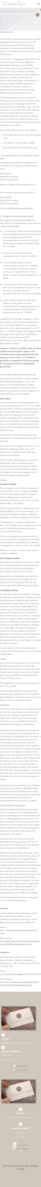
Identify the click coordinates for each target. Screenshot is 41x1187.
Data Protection (7, 1060)
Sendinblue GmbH (31, 788)
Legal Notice (6, 1055)
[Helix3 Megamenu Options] (38, 4)
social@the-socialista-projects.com (19, 208)
